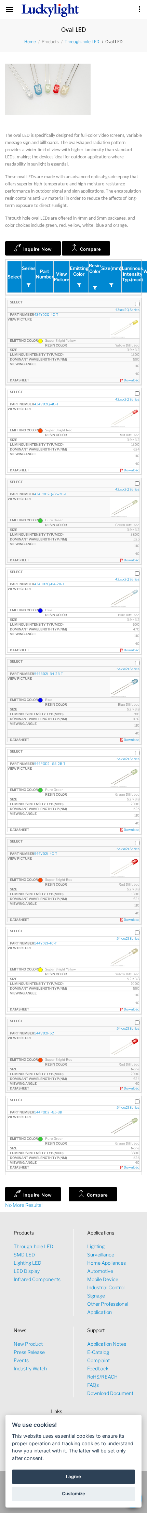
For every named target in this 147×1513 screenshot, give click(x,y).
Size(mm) (111, 268)
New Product (28, 1344)
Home (30, 41)
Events (21, 1360)
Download (131, 380)
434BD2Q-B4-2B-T (49, 584)
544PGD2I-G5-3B (48, 1112)
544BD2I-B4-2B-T (48, 674)
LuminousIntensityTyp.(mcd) (132, 273)
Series (29, 268)
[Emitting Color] (79, 285)
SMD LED (24, 1254)
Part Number (44, 274)
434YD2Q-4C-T (46, 314)
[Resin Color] (95, 288)
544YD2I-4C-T (45, 943)
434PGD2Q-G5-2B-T (50, 494)
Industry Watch (30, 1368)
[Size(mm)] (111, 285)
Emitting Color (79, 271)
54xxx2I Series (128, 669)
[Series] (29, 285)
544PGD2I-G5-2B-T (49, 764)
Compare (90, 249)
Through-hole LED (82, 41)
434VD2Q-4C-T (46, 404)
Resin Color (95, 268)
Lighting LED (27, 1263)
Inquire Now (37, 249)
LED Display (27, 1271)
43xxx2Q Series (127, 310)
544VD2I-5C (44, 1033)
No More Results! (23, 1205)
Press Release (29, 1352)
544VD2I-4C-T (45, 854)
